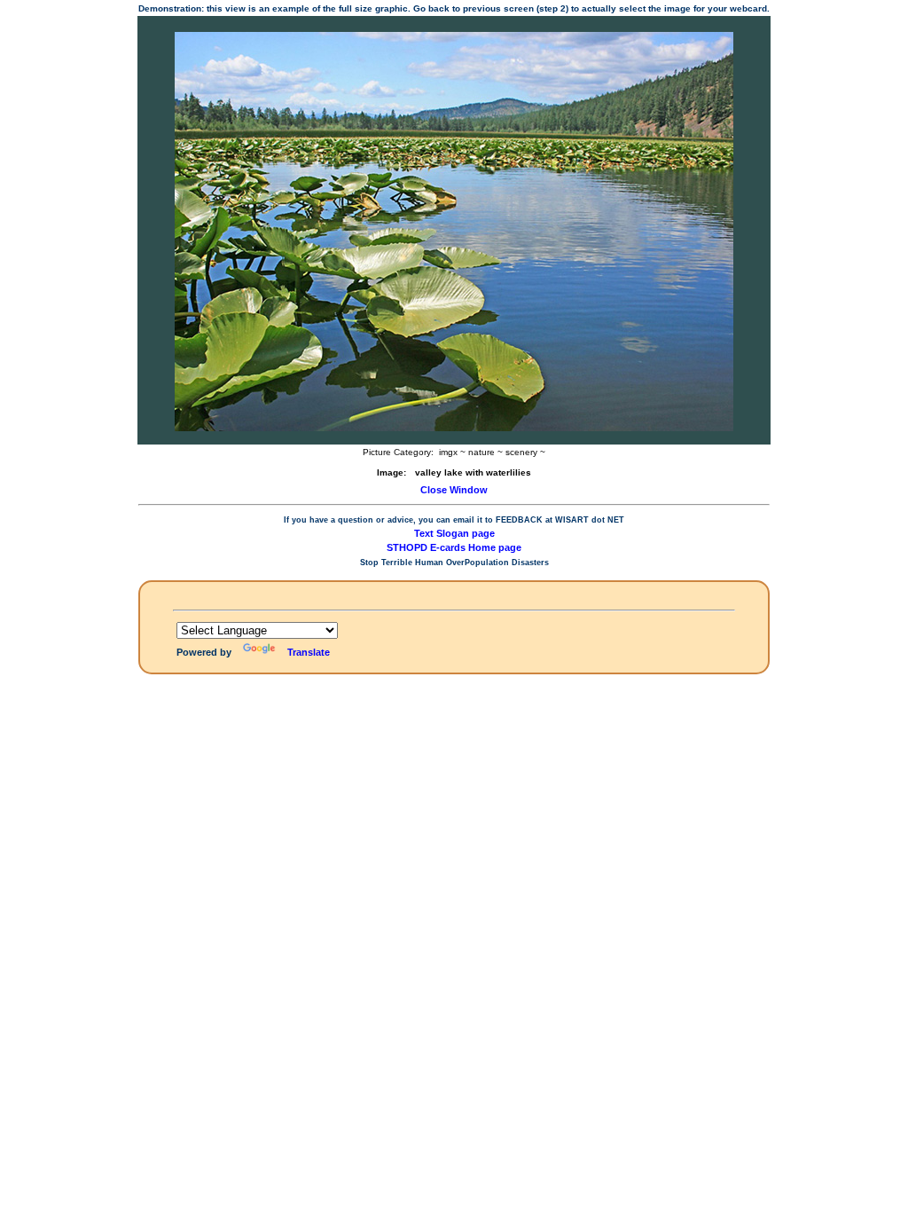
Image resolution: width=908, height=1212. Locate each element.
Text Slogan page (454, 533)
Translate (308, 652)
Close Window (454, 489)
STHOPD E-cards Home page (454, 547)
